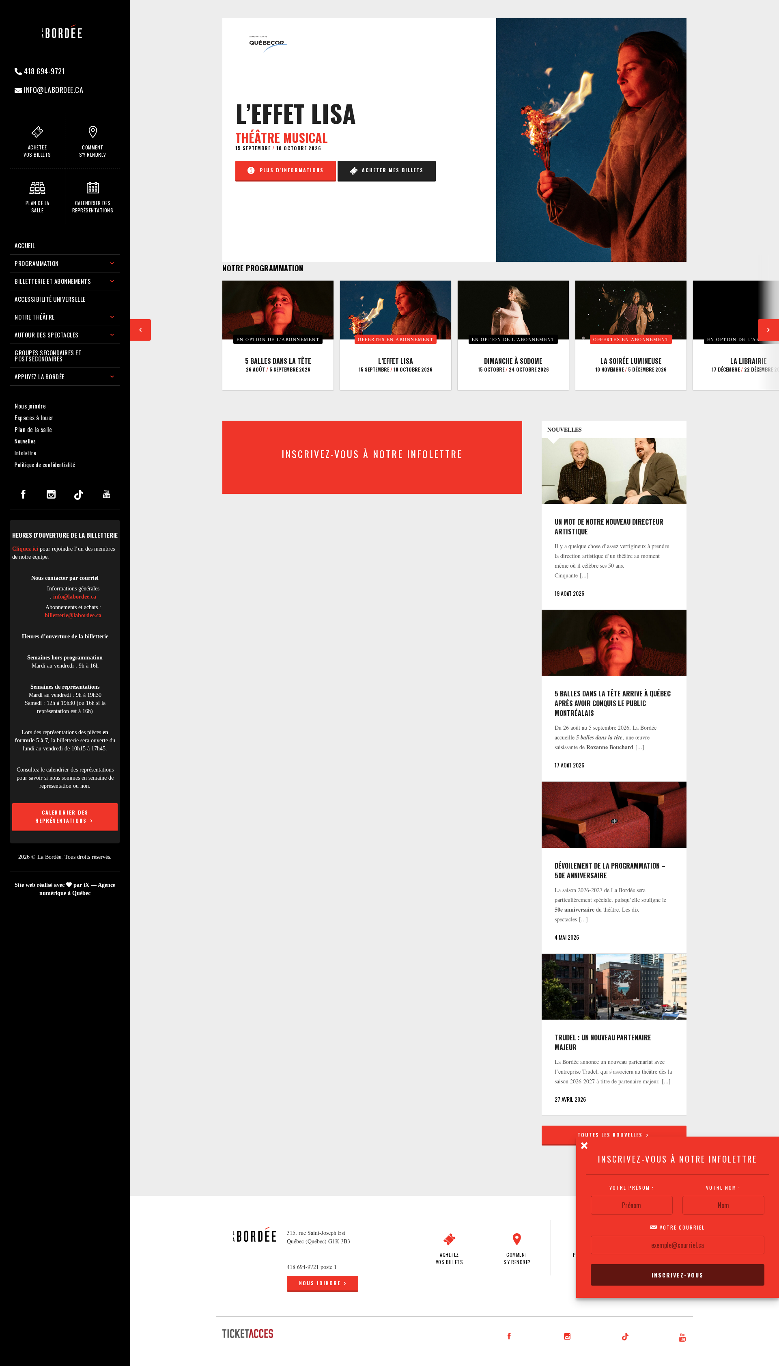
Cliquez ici (25, 549)
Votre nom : (723, 1187)
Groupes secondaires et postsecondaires (48, 355)
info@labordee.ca (53, 89)
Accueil (25, 245)
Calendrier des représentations (62, 816)
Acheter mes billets (391, 169)
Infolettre (25, 453)
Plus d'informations (290, 169)
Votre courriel (681, 1227)
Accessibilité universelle (50, 298)
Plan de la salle (33, 429)
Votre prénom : (631, 1187)
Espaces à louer (34, 417)
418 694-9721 (43, 71)
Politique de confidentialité (45, 464)
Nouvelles (25, 441)
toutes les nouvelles (611, 1134)
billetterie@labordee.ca (73, 615)
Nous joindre (30, 405)
